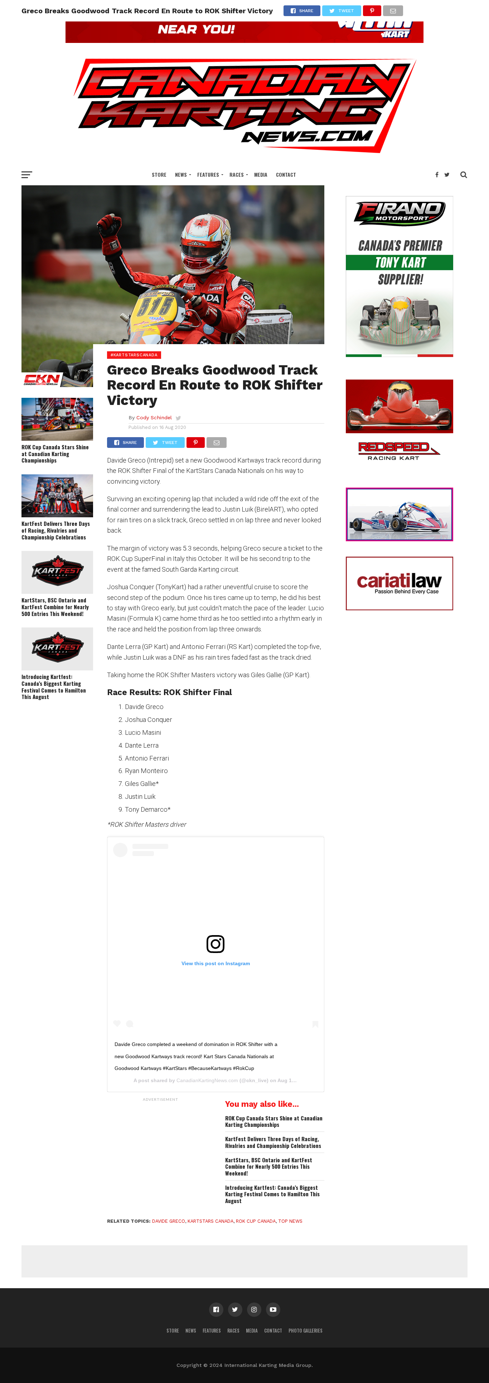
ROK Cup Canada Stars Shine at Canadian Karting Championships (55, 454)
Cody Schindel (154, 417)
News (181, 174)
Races (236, 174)
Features (208, 174)
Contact (286, 174)
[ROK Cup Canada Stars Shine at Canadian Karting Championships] (57, 438)
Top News (290, 1221)
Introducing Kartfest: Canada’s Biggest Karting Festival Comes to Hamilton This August (53, 686)
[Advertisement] (160, 1149)
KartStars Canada (210, 1221)
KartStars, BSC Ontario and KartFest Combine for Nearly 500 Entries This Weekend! (55, 607)
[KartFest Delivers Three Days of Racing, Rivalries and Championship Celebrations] (57, 515)
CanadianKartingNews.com (207, 1080)
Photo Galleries (306, 1330)
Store (159, 174)
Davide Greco (168, 1221)
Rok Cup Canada (256, 1221)
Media (260, 174)
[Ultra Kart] (244, 40)
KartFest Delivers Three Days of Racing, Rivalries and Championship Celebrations (55, 530)
